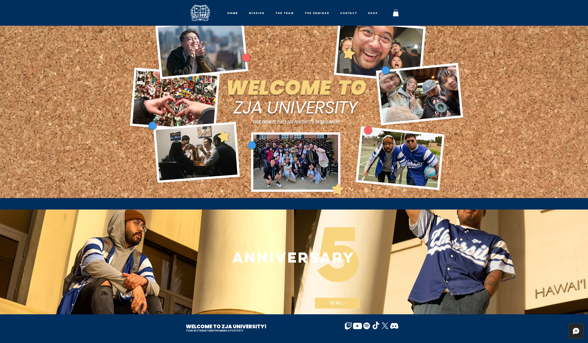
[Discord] (394, 325)
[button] (396, 12)
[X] (385, 325)
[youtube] (357, 325)
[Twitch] (348, 325)
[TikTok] (375, 325)
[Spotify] (366, 325)
